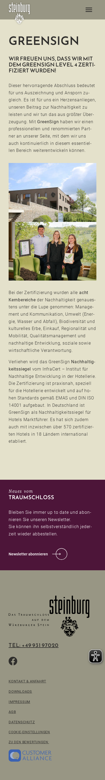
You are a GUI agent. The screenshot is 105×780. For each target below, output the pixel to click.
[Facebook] (13, 661)
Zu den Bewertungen (28, 742)
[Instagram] (38, 661)
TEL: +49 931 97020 (33, 645)
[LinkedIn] (51, 661)
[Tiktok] (26, 661)
